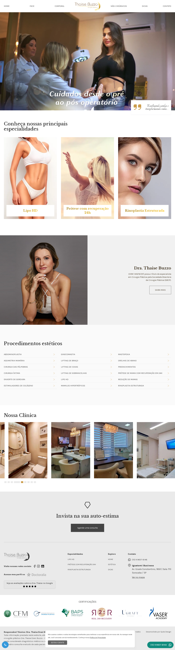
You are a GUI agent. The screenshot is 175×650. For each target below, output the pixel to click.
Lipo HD (71, 559)
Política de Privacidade (98, 638)
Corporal (59, 6)
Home (6, 6)
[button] (5, 482)
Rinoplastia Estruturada (79, 569)
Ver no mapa (138, 577)
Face (32, 6)
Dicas (145, 6)
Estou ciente (57, 642)
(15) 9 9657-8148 (139, 559)
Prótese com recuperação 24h (82, 564)
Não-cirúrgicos (119, 6)
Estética (112, 564)
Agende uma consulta (87, 528)
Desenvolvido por (158, 632)
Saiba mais (160, 290)
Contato (167, 6)
